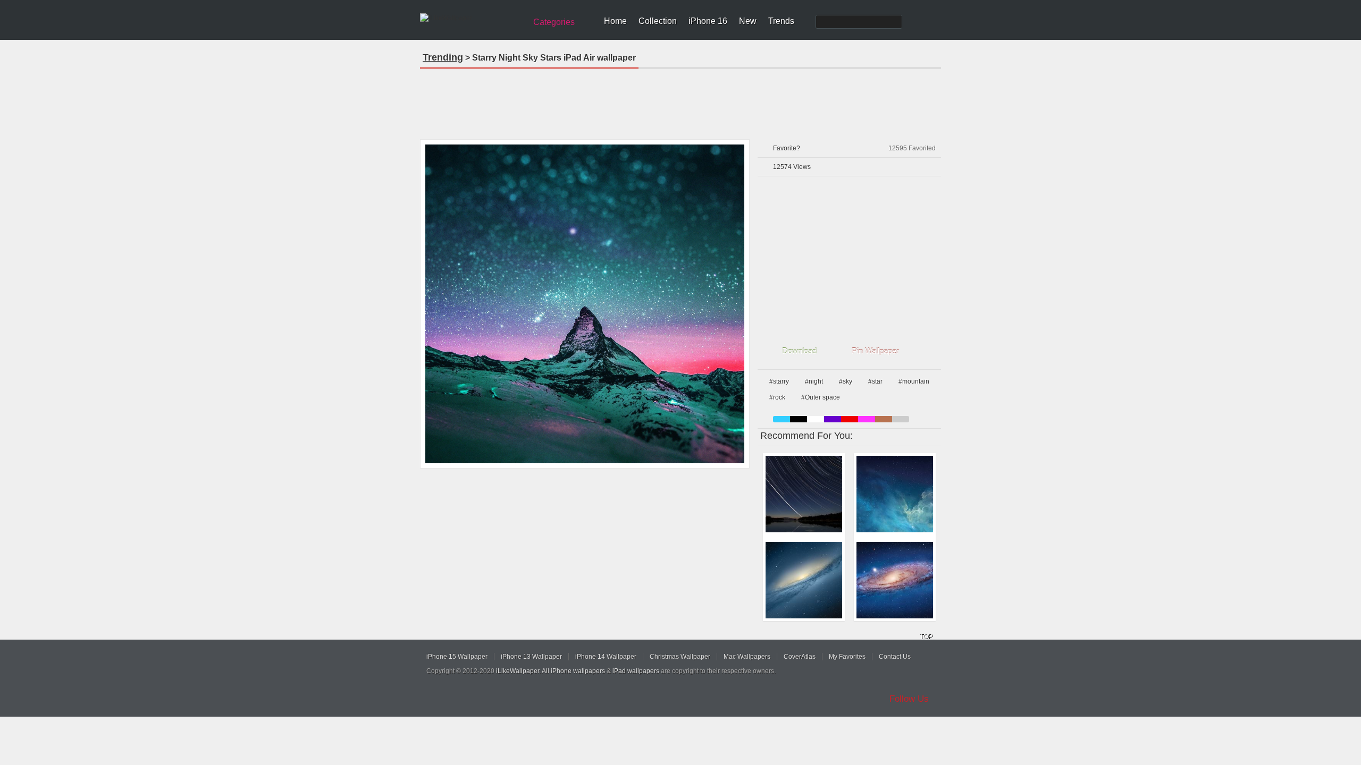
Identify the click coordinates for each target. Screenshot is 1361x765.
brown (883, 419)
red (849, 419)
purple (832, 419)
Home (615, 21)
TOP (926, 636)
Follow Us (909, 699)
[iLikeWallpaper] (472, 18)
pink (866, 419)
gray (900, 419)
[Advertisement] (680, 100)
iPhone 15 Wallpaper (457, 656)
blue (781, 419)
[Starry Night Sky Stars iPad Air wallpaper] (584, 303)
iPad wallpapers (635, 671)
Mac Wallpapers (747, 656)
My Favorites (847, 656)
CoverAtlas (800, 656)
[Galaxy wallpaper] (804, 580)
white (815, 419)
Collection (658, 21)
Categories (554, 22)
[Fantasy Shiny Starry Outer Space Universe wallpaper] (894, 494)
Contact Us (895, 656)
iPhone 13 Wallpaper (531, 656)
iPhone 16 (707, 21)
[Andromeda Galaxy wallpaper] (894, 580)
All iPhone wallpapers (573, 671)
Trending (443, 57)
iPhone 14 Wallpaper (605, 656)
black (798, 419)
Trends (781, 21)
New (748, 21)
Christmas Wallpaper (680, 656)
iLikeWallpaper (517, 671)
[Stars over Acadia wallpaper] (804, 494)
